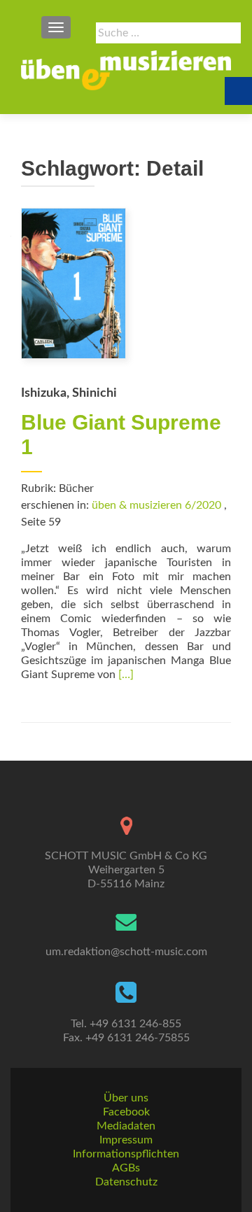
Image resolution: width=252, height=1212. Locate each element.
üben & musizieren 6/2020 (156, 505)
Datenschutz (126, 1182)
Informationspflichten (126, 1154)
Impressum (126, 1140)
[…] (126, 674)
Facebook (126, 1112)
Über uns (126, 1098)
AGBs (126, 1168)
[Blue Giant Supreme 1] (73, 282)
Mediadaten (126, 1126)
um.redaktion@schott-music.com (126, 951)
